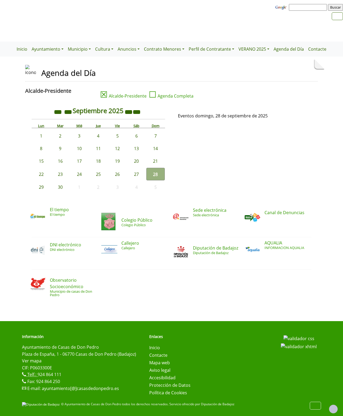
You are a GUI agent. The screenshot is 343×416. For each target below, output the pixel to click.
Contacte (317, 49)
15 (41, 161)
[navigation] (308, 7)
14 (155, 148)
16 (60, 161)
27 (136, 174)
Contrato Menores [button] (162, 49)
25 (98, 174)
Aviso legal (159, 370)
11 (98, 148)
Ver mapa (32, 361)
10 (79, 148)
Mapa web (159, 363)
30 (60, 187)
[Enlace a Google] (281, 7)
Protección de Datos (170, 385)
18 (98, 161)
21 (155, 161)
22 (41, 174)
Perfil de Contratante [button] (210, 49)
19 (117, 161)
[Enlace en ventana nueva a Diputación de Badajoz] (41, 404)
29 (41, 187)
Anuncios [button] (127, 49)
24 (79, 174)
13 (136, 148)
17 (79, 161)
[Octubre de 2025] (136, 111)
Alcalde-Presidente (123, 96)
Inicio (22, 49)
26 (117, 174)
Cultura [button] (102, 49)
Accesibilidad (162, 378)
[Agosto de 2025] (69, 111)
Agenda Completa (171, 96)
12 (117, 148)
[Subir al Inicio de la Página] (333, 409)
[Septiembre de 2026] (129, 111)
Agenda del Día (289, 49)
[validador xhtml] (299, 346)
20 (136, 161)
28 (155, 174)
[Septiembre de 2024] (58, 111)
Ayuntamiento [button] (46, 49)
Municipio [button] (78, 49)
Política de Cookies (168, 393)
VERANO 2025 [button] (252, 49)
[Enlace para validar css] (299, 338)
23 (60, 174)
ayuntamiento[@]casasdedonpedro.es (80, 388)
